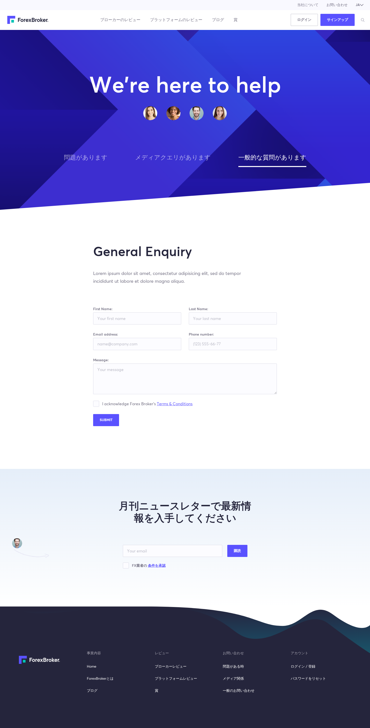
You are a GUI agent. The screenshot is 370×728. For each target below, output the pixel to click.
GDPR (97, 404)
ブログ (218, 20)
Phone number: (201, 334)
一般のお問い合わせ (238, 691)
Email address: (105, 334)
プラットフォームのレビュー (176, 20)
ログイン (304, 20)
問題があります (85, 158)
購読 (237, 551)
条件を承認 (157, 566)
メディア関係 (233, 678)
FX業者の (149, 566)
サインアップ (337, 20)
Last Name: (198, 309)
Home (91, 666)
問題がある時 (233, 666)
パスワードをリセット (308, 678)
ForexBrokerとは (100, 678)
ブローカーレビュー (171, 666)
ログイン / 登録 (303, 666)
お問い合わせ (337, 5)
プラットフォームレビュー (176, 678)
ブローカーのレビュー (120, 20)
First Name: (103, 309)
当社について (307, 5)
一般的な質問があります (272, 158)
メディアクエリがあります (173, 158)
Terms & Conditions (175, 404)
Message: (101, 360)
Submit (106, 420)
